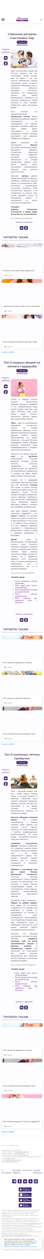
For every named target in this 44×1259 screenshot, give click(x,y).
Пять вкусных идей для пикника (16, 698)
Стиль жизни (22, 370)
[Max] (36, 1181)
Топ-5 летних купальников (26, 595)
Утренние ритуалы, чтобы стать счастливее (21, 306)
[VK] (25, 1181)
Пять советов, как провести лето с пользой (26, 600)
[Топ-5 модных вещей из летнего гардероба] (22, 1097)
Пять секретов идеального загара (17, 663)
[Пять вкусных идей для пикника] (22, 674)
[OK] (20, 1181)
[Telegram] (14, 1181)
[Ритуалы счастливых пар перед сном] (22, 246)
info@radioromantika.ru (22, 1152)
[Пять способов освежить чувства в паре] (22, 317)
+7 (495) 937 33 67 (19, 1153)
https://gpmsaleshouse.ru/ (10, 1161)
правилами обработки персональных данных (20, 1246)
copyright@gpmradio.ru (34, 1223)
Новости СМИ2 (8, 352)
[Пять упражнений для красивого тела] (22, 709)
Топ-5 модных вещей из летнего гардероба (21, 1121)
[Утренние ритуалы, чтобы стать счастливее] (22, 282)
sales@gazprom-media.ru (14, 1160)
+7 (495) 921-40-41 (9, 1158)
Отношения (22, 42)
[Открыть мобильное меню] (3, 20)
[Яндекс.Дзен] (30, 1181)
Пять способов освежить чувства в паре (20, 342)
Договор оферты (17, 1171)
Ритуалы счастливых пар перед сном (18, 271)
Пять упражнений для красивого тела (19, 734)
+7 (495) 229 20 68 (23, 1155)
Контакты (27, 1170)
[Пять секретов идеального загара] (22, 638)
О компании (6, 1171)
